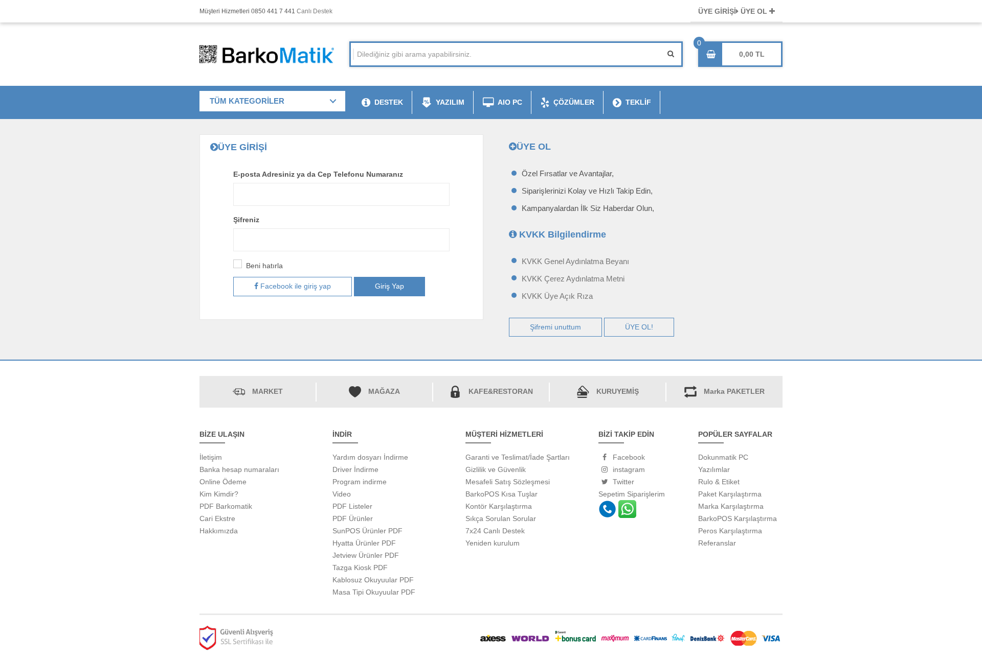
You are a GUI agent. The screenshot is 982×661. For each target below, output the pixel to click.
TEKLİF (638, 102)
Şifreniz (246, 220)
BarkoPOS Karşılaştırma (737, 518)
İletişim (210, 457)
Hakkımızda (218, 531)
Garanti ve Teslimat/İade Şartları (517, 457)
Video (341, 494)
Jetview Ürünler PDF (365, 555)
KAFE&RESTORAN (500, 391)
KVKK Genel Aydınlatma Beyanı (575, 261)
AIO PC (510, 102)
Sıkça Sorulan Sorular (500, 518)
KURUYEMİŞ (617, 391)
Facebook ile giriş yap (294, 286)
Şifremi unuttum (555, 327)
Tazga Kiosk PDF (360, 567)
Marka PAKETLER (734, 391)
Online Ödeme (223, 482)
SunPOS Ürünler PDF (367, 531)
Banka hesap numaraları (239, 469)
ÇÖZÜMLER (573, 102)
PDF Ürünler (352, 518)
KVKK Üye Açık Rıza (557, 296)
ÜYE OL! (639, 327)
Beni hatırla (264, 266)
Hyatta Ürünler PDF (364, 543)
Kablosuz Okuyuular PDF (373, 580)
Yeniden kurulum (492, 543)
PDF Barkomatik (225, 506)
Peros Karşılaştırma (730, 531)
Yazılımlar (714, 469)
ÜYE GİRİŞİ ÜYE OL (733, 11)
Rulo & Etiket (719, 482)
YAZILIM (450, 102)
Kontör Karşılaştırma (498, 506)
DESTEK (388, 102)
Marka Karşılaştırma (731, 506)
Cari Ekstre (217, 518)
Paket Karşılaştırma (730, 494)
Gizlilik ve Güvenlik (495, 469)
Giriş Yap (389, 286)
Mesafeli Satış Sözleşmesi (507, 482)
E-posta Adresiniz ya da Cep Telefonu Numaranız (318, 174)
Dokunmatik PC (723, 457)
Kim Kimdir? (218, 494)
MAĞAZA (384, 391)
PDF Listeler (352, 506)
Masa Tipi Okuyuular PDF (373, 592)
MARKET (267, 391)
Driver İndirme (355, 469)
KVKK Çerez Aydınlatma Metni (573, 278)
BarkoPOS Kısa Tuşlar (501, 494)
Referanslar (717, 543)
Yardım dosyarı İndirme (370, 457)
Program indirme (359, 482)
